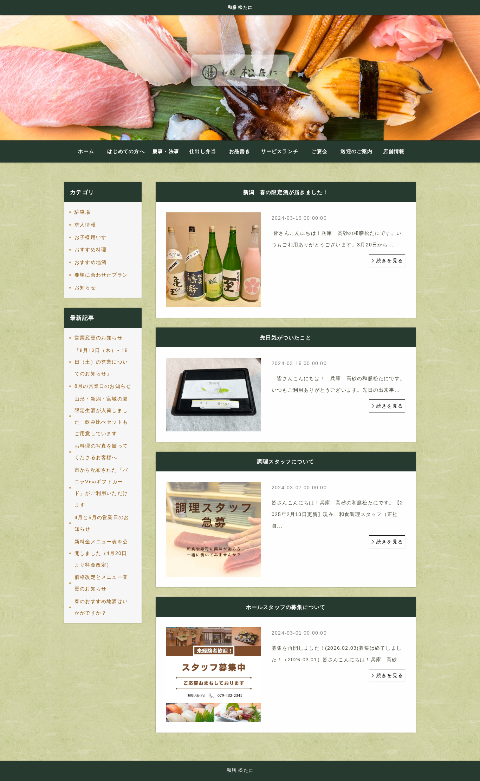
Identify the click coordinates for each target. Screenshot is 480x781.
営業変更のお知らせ (98, 337)
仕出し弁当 (202, 151)
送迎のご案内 (356, 151)
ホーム (86, 151)
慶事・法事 (166, 151)
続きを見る (389, 260)
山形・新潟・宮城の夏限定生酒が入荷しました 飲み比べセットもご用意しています (101, 416)
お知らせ (85, 287)
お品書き (240, 151)
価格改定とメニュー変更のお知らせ (101, 582)
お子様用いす (90, 237)
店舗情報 (393, 151)
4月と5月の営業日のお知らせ (101, 523)
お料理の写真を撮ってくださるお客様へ (101, 451)
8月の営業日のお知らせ (102, 386)
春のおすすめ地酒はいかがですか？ (101, 607)
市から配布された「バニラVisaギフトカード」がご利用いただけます (101, 487)
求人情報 (85, 224)
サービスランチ (279, 151)
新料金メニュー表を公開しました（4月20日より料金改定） (101, 553)
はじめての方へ (125, 151)
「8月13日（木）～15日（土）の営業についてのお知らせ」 (101, 362)
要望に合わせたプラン (101, 275)
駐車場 (82, 212)
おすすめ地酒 (90, 262)
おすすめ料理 (90, 249)
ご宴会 (319, 151)
